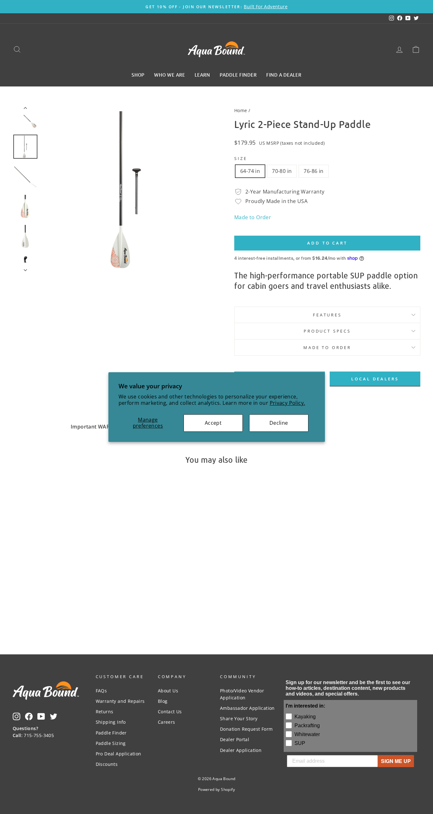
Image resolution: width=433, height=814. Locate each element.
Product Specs (327, 331)
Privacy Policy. (287, 403)
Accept (213, 422)
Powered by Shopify (216, 789)
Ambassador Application (247, 708)
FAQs (101, 691)
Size (240, 158)
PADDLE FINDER (238, 74)
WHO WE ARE (169, 74)
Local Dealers (375, 379)
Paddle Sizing (111, 743)
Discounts (107, 764)
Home (240, 110)
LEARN (202, 74)
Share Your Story (238, 718)
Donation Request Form (246, 729)
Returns (104, 712)
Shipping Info (111, 722)
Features (327, 315)
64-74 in (250, 171)
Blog (163, 701)
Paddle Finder (111, 733)
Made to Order (252, 217)
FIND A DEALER (283, 74)
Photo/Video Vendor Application (242, 694)
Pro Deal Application (118, 754)
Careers (166, 722)
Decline (278, 422)
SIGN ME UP (396, 761)
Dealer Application (241, 750)
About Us (168, 691)
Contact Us (170, 712)
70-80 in (282, 171)
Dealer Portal (234, 739)
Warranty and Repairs (120, 701)
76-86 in (313, 171)
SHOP (138, 74)
